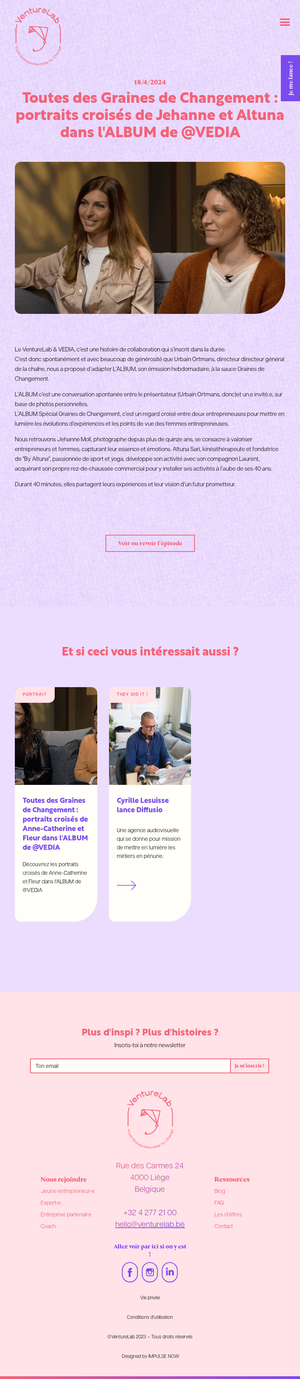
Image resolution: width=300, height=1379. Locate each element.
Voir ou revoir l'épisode (150, 543)
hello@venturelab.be (150, 1225)
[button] (285, 23)
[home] (38, 37)
